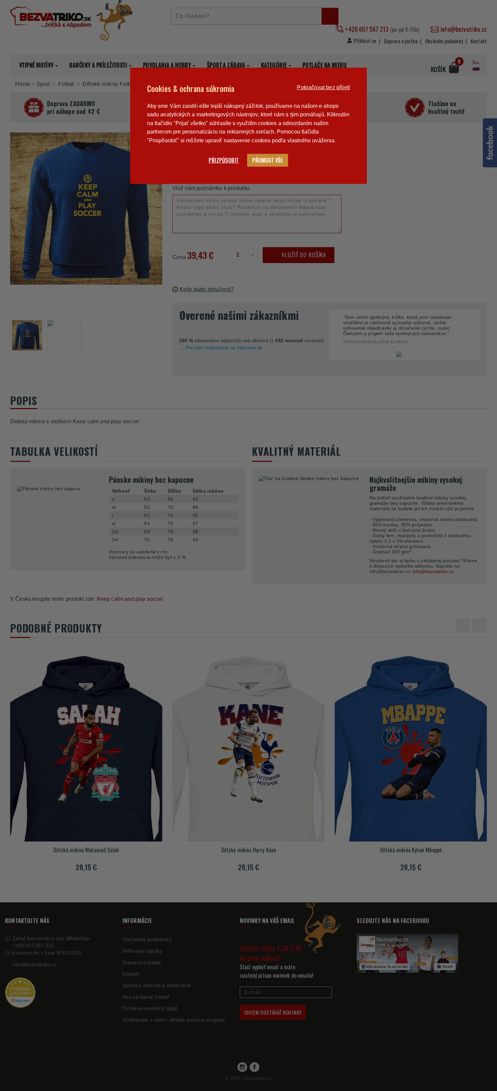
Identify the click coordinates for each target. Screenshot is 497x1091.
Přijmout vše (267, 160)
